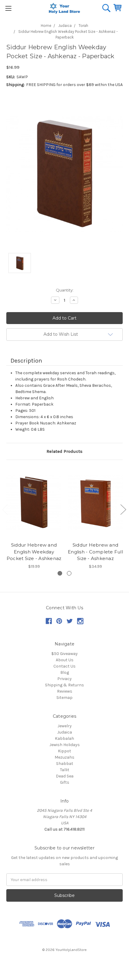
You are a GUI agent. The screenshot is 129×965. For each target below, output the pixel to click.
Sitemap (64, 697)
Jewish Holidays (65, 744)
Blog (64, 672)
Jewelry (65, 725)
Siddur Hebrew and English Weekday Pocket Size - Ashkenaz (34, 551)
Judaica (65, 25)
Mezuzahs (64, 757)
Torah (83, 25)
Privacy (64, 678)
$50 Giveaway (64, 653)
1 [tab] (60, 573)
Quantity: (65, 290)
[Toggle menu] (8, 8)
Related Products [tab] (64, 451)
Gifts (64, 782)
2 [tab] (69, 573)
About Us (65, 659)
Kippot (64, 751)
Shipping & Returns (64, 685)
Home (46, 25)
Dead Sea (65, 776)
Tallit (64, 769)
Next (123, 509)
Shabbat (64, 763)
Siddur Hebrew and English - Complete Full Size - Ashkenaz (95, 551)
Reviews (64, 691)
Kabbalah (64, 738)
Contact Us (64, 666)
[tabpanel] (34, 518)
